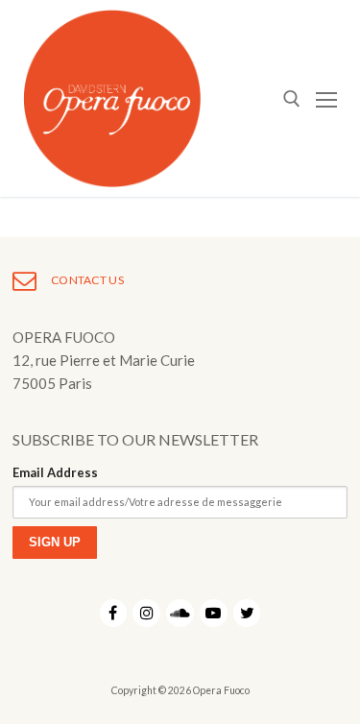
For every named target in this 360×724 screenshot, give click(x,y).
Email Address (55, 472)
